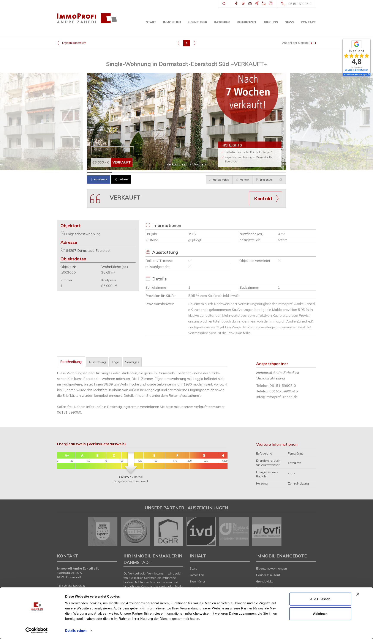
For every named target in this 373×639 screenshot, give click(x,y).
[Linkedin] (264, 3)
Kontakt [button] (263, 198)
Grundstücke (265, 581)
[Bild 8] (273, 172)
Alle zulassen (320, 599)
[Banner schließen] (357, 594)
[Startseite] (87, 18)
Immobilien (172, 22)
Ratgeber (222, 22)
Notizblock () (220, 179)
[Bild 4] (174, 172)
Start (151, 22)
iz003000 (68, 272)
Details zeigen (76, 630)
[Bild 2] (124, 172)
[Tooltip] (368, 74)
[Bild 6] (223, 172)
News (289, 22)
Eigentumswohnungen (271, 568)
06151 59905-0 (299, 4)
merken (244, 179)
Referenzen (246, 22)
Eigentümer (197, 22)
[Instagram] (270, 3)
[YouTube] (250, 3)
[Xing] (257, 3)
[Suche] (224, 4)
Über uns (270, 22)
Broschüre (266, 179)
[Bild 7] (248, 172)
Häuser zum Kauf (268, 575)
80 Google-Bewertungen (356, 70)
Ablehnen (320, 613)
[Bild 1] (99, 172)
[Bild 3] (149, 172)
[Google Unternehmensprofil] (243, 3)
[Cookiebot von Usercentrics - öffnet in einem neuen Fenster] (36, 630)
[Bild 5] (198, 172)
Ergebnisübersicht (73, 43)
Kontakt (308, 22)
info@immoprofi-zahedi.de (277, 397)
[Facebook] (236, 3)
